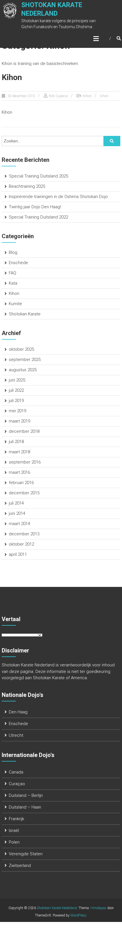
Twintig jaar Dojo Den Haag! (35, 206)
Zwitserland (20, 865)
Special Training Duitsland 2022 (38, 217)
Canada (16, 772)
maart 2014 (19, 523)
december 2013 (24, 533)
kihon (104, 96)
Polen (14, 842)
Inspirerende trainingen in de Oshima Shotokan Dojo (58, 196)
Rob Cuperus (58, 96)
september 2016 (25, 462)
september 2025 (25, 359)
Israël (14, 830)
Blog (13, 252)
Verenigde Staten (26, 853)
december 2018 (24, 431)
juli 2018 (16, 441)
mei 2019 (17, 410)
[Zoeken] (112, 141)
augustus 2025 (23, 369)
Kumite (15, 303)
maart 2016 (19, 472)
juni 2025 (17, 380)
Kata (13, 283)
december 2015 (24, 492)
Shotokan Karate (25, 314)
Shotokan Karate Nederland (57, 908)
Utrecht (16, 735)
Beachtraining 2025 (27, 186)
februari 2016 (21, 482)
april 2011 (18, 554)
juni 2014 (17, 513)
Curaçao (17, 783)
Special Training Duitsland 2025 (38, 176)
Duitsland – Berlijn (26, 795)
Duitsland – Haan (25, 807)
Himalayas (98, 908)
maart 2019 (19, 421)
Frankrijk (16, 818)
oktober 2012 (21, 544)
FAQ (12, 272)
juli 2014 (16, 503)
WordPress (78, 915)
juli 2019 (16, 400)
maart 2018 (19, 451)
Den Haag (18, 712)
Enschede (18, 262)
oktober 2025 (21, 349)
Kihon (12, 77)
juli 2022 (16, 390)
